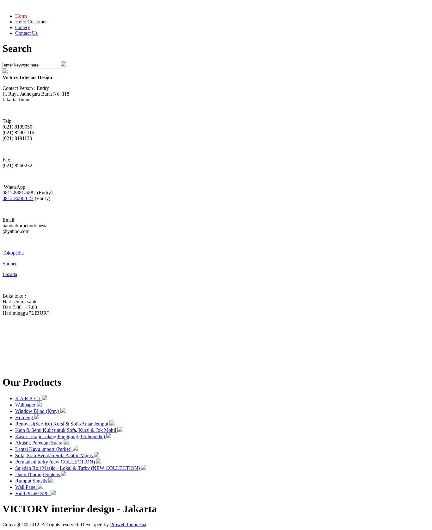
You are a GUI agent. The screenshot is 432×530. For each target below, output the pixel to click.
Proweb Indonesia (128, 524)
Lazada (10, 274)
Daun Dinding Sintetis (38, 474)
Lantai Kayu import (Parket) (44, 449)
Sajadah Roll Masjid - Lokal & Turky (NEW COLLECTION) (78, 468)
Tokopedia (13, 253)
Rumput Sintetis (31, 480)
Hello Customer (31, 21)
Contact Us (26, 33)
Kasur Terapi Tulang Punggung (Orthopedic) (60, 436)
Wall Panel (26, 487)
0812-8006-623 (18, 198)
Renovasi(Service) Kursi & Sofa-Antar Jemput (62, 423)
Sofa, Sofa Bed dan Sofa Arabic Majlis (54, 455)
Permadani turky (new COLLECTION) (55, 461)
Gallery (22, 27)
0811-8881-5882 (19, 192)
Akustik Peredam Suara (39, 442)
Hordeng (24, 417)
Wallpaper (26, 404)
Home (21, 16)
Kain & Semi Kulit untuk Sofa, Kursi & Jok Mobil (66, 430)
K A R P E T (28, 398)
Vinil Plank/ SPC (33, 493)
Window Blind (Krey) (37, 411)
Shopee (10, 263)
